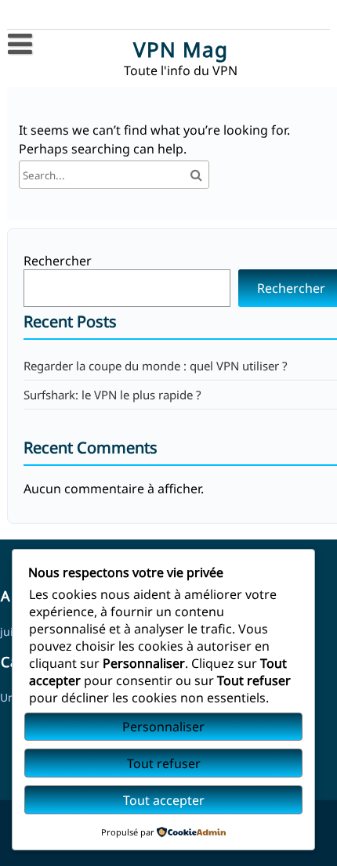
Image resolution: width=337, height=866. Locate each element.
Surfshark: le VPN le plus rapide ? (112, 394)
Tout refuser (164, 763)
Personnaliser (163, 726)
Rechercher (58, 260)
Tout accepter (164, 800)
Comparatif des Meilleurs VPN (105, 75)
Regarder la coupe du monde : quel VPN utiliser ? (156, 365)
